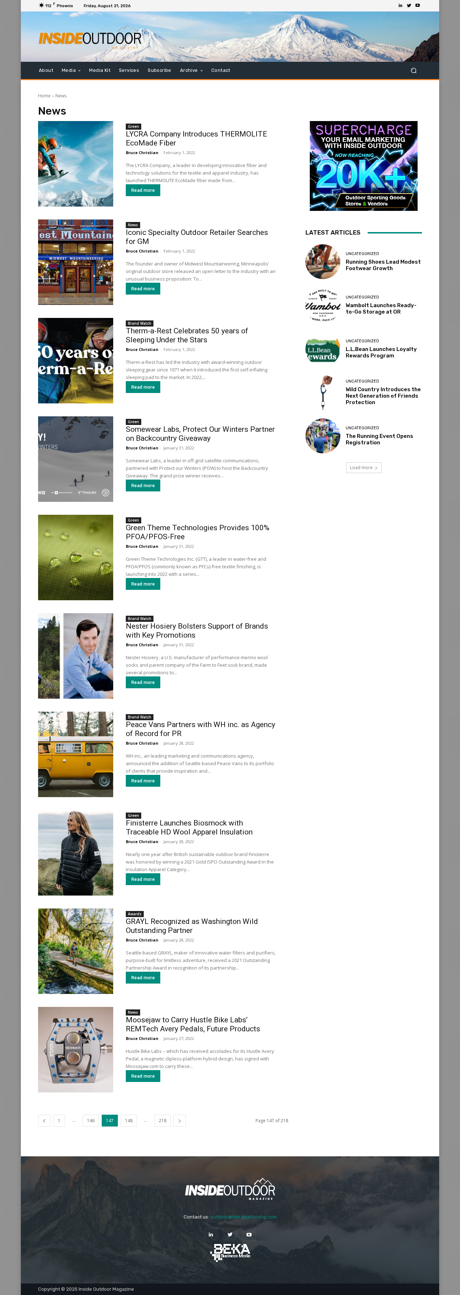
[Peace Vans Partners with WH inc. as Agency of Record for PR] (75, 754)
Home (44, 96)
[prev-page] (44, 1121)
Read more (143, 190)
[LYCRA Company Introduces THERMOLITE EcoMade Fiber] (75, 164)
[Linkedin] (400, 5)
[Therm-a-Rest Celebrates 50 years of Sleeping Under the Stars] (75, 360)
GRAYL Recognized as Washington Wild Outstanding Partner (192, 926)
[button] (413, 70)
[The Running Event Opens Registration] (322, 435)
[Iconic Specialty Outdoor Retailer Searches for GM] (75, 262)
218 (162, 1121)
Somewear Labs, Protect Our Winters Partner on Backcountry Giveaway (200, 434)
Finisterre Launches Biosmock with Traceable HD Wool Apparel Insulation (189, 827)
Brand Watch (139, 323)
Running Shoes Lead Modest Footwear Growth (383, 265)
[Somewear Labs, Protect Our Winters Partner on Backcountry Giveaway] (75, 459)
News (133, 224)
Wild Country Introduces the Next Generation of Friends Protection (383, 396)
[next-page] (180, 1121)
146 (91, 1121)
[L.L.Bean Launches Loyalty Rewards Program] (322, 349)
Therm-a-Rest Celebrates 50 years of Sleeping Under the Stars (187, 335)
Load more (361, 467)
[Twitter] (409, 5)
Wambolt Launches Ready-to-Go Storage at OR (381, 308)
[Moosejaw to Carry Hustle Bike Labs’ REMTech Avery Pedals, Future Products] (75, 1049)
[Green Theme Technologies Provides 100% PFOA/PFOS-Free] (75, 557)
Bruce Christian (142, 152)
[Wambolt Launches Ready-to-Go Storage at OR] (322, 305)
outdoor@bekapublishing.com (243, 1217)
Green (133, 126)
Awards (135, 913)
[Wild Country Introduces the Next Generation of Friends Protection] (322, 392)
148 (129, 1121)
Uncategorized (362, 254)
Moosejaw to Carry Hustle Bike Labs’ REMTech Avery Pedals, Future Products (193, 1024)
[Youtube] (417, 5)
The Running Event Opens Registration (379, 439)
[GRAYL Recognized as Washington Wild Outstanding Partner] (75, 951)
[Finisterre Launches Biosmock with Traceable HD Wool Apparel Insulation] (75, 853)
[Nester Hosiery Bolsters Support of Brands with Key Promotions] (75, 656)
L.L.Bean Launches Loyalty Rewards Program (381, 352)
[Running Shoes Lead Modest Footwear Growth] (322, 261)
